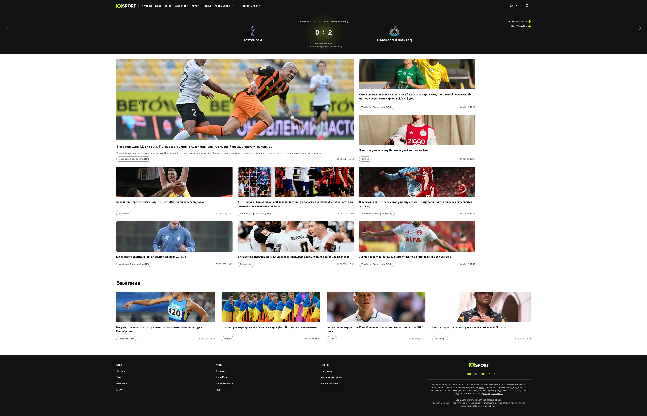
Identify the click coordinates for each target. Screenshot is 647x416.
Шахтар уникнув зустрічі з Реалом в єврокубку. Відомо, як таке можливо (270, 327)
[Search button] (527, 6)
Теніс (331, 339)
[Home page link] (127, 6)
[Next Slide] (640, 27)
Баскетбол (124, 213)
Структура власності (493, 393)
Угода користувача (331, 377)
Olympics (221, 371)
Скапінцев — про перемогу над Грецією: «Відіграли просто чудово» (160, 202)
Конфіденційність (331, 383)
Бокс (119, 365)
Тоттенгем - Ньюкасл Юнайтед (323, 33)
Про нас (325, 365)
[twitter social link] (494, 374)
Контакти (326, 371)
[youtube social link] (469, 374)
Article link (235, 99)
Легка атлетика (126, 339)
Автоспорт (440, 339)
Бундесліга (246, 264)
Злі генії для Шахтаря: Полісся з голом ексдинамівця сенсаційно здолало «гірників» (194, 147)
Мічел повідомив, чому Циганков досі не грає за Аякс (394, 150)
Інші (218, 390)
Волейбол (221, 377)
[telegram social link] (482, 374)
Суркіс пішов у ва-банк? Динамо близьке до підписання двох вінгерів (405, 257)
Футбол (365, 159)
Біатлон (120, 390)
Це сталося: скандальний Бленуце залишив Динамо (151, 257)
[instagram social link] (475, 374)
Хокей (219, 365)
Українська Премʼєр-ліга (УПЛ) (134, 159)
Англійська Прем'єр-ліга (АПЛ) (255, 213)
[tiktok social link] (488, 374)
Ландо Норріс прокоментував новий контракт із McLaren (469, 327)
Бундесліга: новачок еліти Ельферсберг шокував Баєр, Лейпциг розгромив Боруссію (294, 257)
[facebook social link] (463, 374)
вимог (481, 387)
